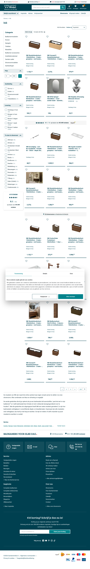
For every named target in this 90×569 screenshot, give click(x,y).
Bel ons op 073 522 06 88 (78, 446)
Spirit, (39, 426)
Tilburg (11, 178)
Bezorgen (6, 469)
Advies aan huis (51, 469)
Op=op (11, 88)
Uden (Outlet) (13, 181)
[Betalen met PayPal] (73, 560)
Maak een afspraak (52, 460)
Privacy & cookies (9, 558)
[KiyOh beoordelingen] (57, 554)
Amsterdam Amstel (14, 147)
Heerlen (11, 163)
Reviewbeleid (8, 477)
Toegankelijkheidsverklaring (25, 558)
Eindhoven (12, 160)
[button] (26, 36)
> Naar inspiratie (9, 506)
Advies (30, 13)
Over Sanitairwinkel (52, 491)
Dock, (15, 426)
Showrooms (64, 13)
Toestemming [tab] (18, 273)
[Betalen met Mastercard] (84, 554)
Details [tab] (45, 273)
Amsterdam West (13, 151)
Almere (11, 143)
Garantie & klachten (10, 474)
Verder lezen (61, 426)
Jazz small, (45, 426)
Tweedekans (13, 99)
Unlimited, (27, 426)
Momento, (20, 426)
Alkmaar (11, 140)
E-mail (35, 447)
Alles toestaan (70, 296)
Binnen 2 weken (13, 128)
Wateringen (12, 184)
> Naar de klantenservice (11, 480)
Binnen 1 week (12, 124)
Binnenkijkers (8, 496)
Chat (55, 447)
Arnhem (11, 155)
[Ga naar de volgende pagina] (84, 389)
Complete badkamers (10, 488)
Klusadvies (49, 474)
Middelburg (12, 166)
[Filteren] (20, 76)
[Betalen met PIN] (68, 559)
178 (80, 389)
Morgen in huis (12, 115)
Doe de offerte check (52, 463)
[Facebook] (43, 540)
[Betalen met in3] (84, 559)
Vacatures (49, 494)
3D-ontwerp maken (52, 466)
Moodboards (7, 494)
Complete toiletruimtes (11, 491)
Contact (48, 502)
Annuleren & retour (9, 471)
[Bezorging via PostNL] (63, 554)
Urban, (36, 426)
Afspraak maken (74, 13)
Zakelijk (83, 13)
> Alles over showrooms (53, 506)
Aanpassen (43, 296)
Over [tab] (71, 273)
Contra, (6, 426)
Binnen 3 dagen (13, 119)
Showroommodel (13, 95)
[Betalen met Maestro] (79, 554)
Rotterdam (12, 175)
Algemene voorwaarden (27, 556)
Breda (11, 157)
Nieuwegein (13, 169)
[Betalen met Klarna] (79, 559)
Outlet (11, 91)
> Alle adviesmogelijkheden (54, 478)
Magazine (7, 499)
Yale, (50, 426)
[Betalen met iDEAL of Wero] (68, 554)
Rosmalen (12, 172)
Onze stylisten (50, 471)
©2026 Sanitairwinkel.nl (11, 556)
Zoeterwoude (13, 187)
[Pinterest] (49, 540)
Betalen (6, 466)
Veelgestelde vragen (16, 446)
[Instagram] (52, 540)
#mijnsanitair (38, 13)
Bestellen (6, 463)
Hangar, (10, 426)
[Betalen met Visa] (73, 554)
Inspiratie (24, 13)
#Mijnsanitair (8, 502)
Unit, (31, 426)
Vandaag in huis (13, 111)
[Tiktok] (54, 540)
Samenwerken (50, 499)
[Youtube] (46, 540)
